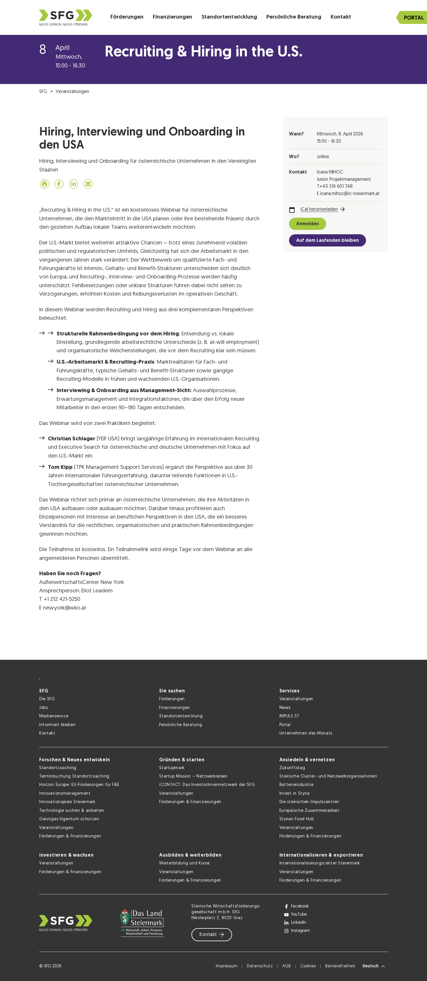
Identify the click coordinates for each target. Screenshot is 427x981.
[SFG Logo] (65, 18)
